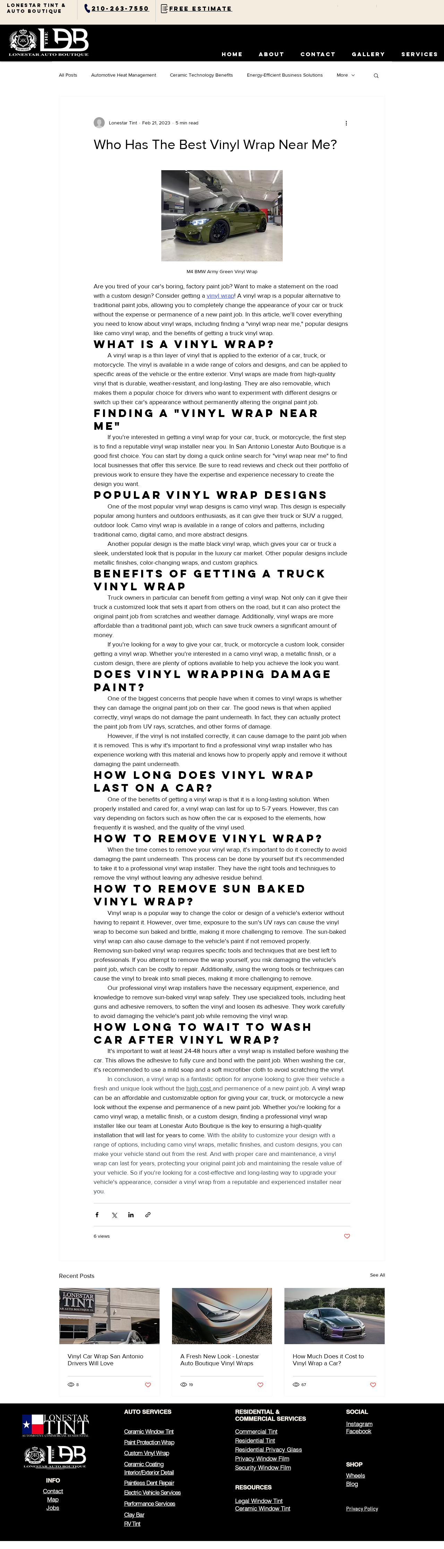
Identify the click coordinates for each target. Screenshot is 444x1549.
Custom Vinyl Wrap (146, 1452)
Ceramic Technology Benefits (201, 75)
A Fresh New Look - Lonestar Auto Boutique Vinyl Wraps (219, 1360)
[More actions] (346, 123)
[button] (368, 54)
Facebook (359, 1431)
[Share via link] (148, 1214)
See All (377, 1275)
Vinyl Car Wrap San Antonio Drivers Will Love (105, 1360)
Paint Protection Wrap (149, 1442)
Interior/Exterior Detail (149, 1472)
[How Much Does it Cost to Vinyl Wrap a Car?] (334, 1316)
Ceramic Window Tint (149, 1431)
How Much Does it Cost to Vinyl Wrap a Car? (328, 1360)
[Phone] (87, 8)
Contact (53, 1491)
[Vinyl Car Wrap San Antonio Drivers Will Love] (109, 1316)
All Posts (68, 75)
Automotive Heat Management (123, 75)
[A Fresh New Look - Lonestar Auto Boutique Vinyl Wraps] (222, 1316)
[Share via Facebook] (97, 1214)
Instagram (359, 1423)
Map (53, 1499)
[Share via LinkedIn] (131, 1214)
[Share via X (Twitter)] (114, 1214)
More (342, 75)
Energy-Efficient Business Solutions (285, 75)
